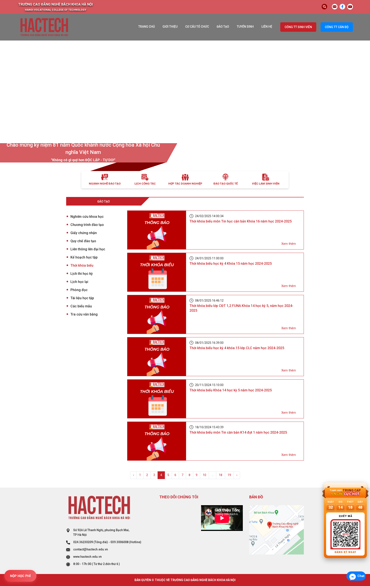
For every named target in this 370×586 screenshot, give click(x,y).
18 (220, 475)
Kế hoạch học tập (84, 257)
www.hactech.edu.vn (87, 556)
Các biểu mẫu (81, 306)
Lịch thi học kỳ (81, 274)
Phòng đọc (79, 290)
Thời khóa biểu (81, 265)
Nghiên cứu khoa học (87, 217)
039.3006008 (119, 542)
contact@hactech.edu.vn (90, 549)
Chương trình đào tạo (87, 225)
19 (229, 475)
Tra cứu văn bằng (84, 314)
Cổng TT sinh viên (298, 27)
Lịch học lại (79, 282)
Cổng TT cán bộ (337, 27)
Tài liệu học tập (82, 298)
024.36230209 (83, 542)
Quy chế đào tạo (83, 241)
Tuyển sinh (245, 26)
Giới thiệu (170, 26)
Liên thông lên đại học (87, 249)
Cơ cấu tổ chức (197, 26)
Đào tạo (223, 26)
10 (204, 475)
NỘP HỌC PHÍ (20, 576)
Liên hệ (266, 26)
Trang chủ (146, 26)
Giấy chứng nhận (83, 233)
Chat (360, 576)
